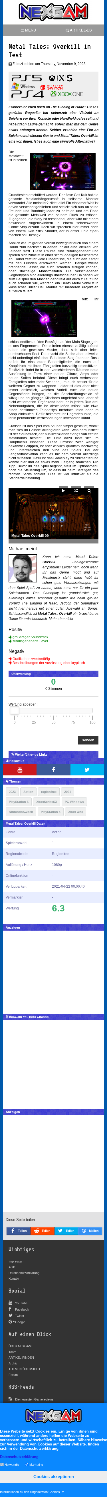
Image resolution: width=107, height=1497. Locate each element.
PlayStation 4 (50, 811)
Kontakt (14, 1278)
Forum (13, 1374)
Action (28, 791)
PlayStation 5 (19, 801)
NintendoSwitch (21, 811)
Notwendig (12, 1464)
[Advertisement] (53, 971)
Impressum (16, 1261)
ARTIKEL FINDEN (21, 1357)
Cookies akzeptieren (53, 1476)
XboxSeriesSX (46, 801)
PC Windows (74, 801)
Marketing (36, 1464)
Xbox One (75, 811)
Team (12, 1352)
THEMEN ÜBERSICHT (25, 1369)
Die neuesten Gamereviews (34, 1399)
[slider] (14, 710)
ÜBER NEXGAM (20, 1346)
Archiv (13, 1363)
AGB (12, 1267)
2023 (12, 791)
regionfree (48, 791)
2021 (67, 791)
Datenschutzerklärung (24, 1273)
